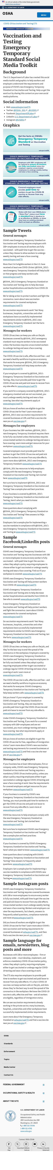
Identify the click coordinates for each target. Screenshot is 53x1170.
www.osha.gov (26, 1131)
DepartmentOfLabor (25, 113)
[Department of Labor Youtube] (34, 1144)
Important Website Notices (23, 1149)
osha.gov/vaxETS (30, 932)
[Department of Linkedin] (43, 1144)
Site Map (9, 1149)
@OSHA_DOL (20, 110)
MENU (43, 15)
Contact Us (8, 1075)
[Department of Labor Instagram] (26, 1144)
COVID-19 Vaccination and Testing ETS (20, 23)
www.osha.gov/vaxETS (20, 107)
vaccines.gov (18, 421)
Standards (8, 1043)
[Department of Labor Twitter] (17, 1144)
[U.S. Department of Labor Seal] (10, 1115)
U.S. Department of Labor (26, 116)
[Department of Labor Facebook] (8, 1144)
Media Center (9, 1067)
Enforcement (9, 1051)
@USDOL (33, 110)
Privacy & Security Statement (43, 1149)
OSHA (7, 13)
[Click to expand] (26, 3)
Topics (6, 1059)
